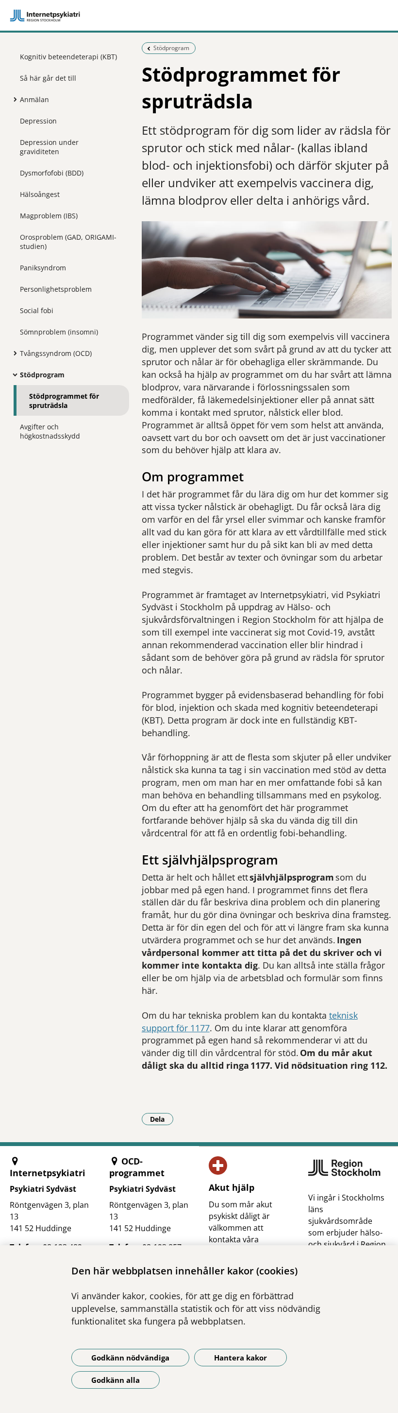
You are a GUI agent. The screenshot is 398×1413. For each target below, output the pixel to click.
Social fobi (36, 310)
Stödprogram (42, 374)
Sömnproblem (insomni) (59, 331)
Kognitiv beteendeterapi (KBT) (68, 56)
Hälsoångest (40, 194)
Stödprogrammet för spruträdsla (64, 400)
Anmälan (34, 99)
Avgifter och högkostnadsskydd (50, 431)
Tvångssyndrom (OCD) (56, 353)
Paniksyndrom (43, 267)
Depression (38, 120)
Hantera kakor (240, 1357)
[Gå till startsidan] (199, 15)
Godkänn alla (115, 1380)
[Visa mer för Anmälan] (12, 99)
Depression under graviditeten (49, 147)
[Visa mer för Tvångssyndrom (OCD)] (12, 353)
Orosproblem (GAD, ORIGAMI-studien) (68, 241)
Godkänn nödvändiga (130, 1357)
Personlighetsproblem (56, 289)
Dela (161, 1119)
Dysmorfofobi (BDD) (51, 172)
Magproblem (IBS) (49, 215)
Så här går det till (48, 78)
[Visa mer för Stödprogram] (12, 374)
